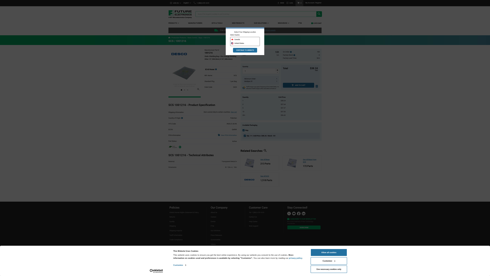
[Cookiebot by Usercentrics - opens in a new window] (156, 271)
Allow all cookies (328, 252)
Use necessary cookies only (328, 269)
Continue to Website (245, 50)
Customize (178, 265)
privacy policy (295, 258)
